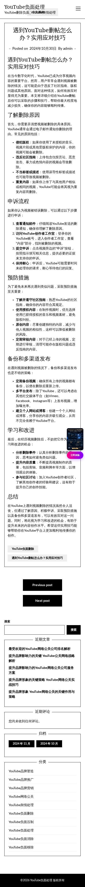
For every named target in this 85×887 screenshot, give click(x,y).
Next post (42, 600)
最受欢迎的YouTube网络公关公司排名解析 (40, 648)
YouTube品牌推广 (21, 779)
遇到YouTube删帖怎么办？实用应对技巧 (37, 558)
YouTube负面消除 (21, 839)
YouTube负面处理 (24, 7)
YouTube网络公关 (21, 796)
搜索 (7, 621)
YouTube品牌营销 (21, 788)
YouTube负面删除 (23, 549)
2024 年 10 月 (49, 743)
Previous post (42, 585)
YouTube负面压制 (21, 822)
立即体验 (75, 455)
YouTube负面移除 (21, 847)
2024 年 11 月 (21, 743)
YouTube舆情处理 (21, 805)
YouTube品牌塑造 (21, 771)
